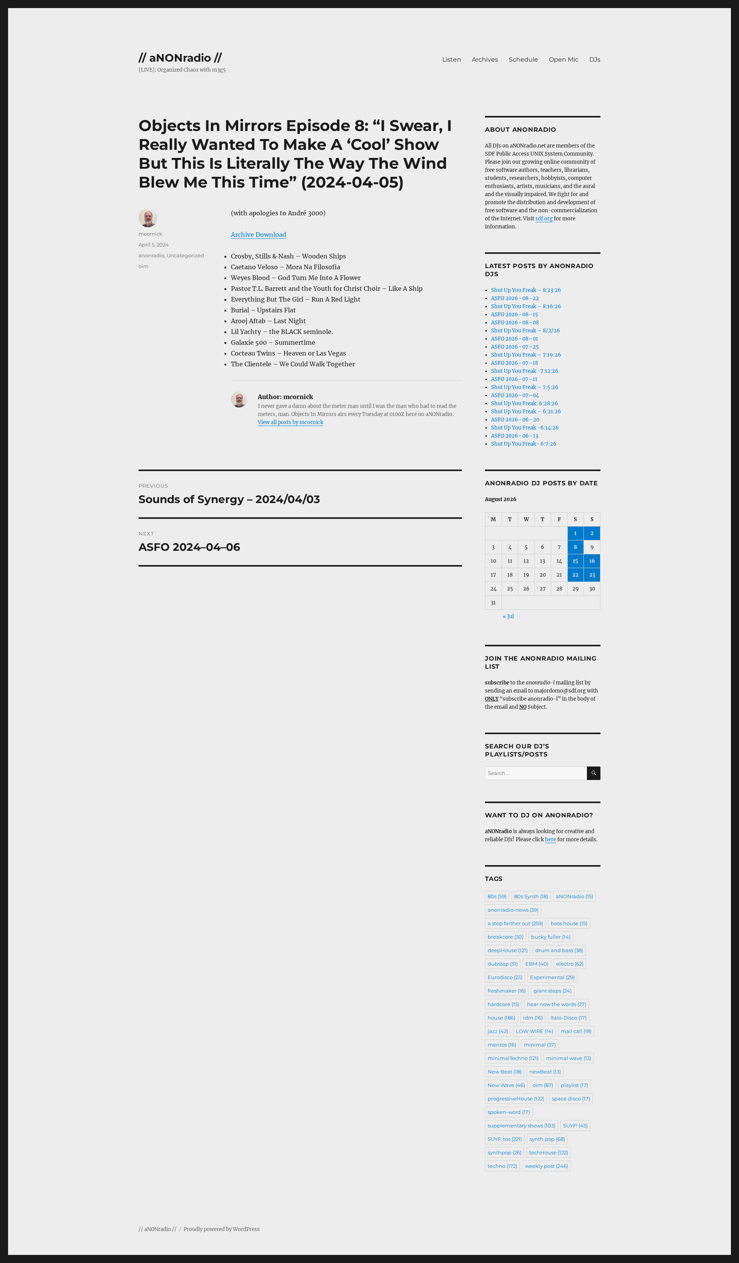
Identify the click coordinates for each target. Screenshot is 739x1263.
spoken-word (509, 1112)
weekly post (546, 1166)
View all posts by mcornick (290, 422)
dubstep (503, 964)
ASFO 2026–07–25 (515, 347)
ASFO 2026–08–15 (514, 314)
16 (592, 561)
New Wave (506, 1085)
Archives (485, 59)
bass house (569, 923)
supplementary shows (521, 1125)
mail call (576, 1031)
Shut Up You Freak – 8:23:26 (526, 290)
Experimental (552, 977)
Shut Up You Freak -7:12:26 (524, 371)
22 (575, 575)
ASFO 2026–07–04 (515, 395)
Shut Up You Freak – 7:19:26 (526, 355)
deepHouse (508, 950)
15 (575, 561)
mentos (502, 1045)
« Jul (508, 616)
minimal (540, 1045)
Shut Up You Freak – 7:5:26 (524, 387)
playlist (574, 1085)
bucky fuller (550, 937)
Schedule (523, 59)
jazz (498, 1031)
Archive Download (258, 234)
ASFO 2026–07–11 (514, 379)
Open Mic (563, 59)
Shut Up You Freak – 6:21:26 (526, 411)
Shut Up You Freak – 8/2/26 (525, 330)
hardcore (503, 1004)
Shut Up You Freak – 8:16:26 (526, 306)
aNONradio (574, 896)
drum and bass (559, 950)
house (501, 1018)
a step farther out (515, 923)
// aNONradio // (180, 57)
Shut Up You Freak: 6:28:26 (524, 403)
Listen (451, 59)
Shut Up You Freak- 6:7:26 (524, 444)
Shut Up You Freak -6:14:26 (525, 427)
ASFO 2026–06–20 (515, 419)
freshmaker (507, 991)
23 (592, 575)
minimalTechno (513, 1058)
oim (144, 266)
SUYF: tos (505, 1139)
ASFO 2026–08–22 (515, 298)
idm (533, 1018)
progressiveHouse (516, 1098)
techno (502, 1166)
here (550, 839)
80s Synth (531, 896)
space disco (571, 1098)
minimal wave (568, 1058)
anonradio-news (513, 910)
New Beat (505, 1071)
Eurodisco (505, 977)
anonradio (151, 255)
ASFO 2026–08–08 (515, 322)
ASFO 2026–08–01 (514, 338)
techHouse (548, 1152)
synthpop (505, 1152)
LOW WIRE (534, 1031)
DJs (594, 59)
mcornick (150, 234)
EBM (536, 964)
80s (497, 896)
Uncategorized (185, 255)
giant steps (552, 991)
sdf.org (544, 218)
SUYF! (575, 1125)
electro (570, 964)
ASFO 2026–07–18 (514, 363)
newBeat (545, 1071)
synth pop (547, 1139)
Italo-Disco (568, 1018)
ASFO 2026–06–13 (514, 436)
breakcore (505, 937)
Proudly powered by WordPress (222, 1229)
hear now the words (556, 1004)
